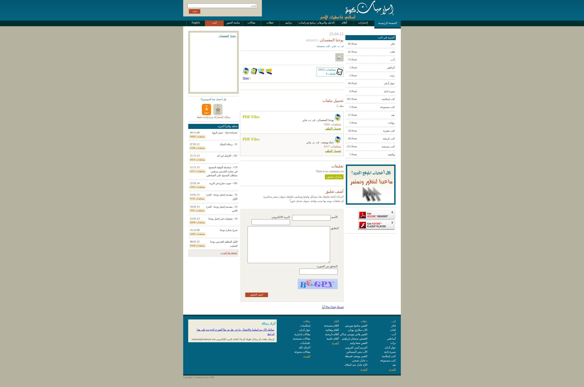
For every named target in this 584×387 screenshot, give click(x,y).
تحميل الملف (333, 128)
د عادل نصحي (359, 360)
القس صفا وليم (358, 343)
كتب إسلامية (389, 356)
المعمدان (224, 35)
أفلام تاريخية (332, 334)
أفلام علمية (332, 338)
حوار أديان (390, 347)
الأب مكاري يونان (357, 330)
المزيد (392, 369)
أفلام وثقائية (332, 330)
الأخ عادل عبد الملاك (355, 364)
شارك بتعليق (334, 176)
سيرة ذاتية (390, 351)
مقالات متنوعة (302, 351)
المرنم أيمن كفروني (356, 347)
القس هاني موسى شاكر (353, 334)
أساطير (391, 338)
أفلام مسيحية (331, 325)
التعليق (335, 228)
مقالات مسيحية (301, 338)
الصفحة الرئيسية (387, 23)
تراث (393, 343)
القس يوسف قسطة (356, 356)
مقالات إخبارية (302, 334)
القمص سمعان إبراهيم (354, 338)
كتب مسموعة (388, 360)
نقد (394, 364)
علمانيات (305, 343)
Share (246, 78)
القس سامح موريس (356, 325)
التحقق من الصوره (327, 266)
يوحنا (233, 35)
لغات (393, 330)
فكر (393, 325)
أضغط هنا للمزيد (229, 252)
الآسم (334, 217)
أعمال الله (304, 347)
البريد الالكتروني (280, 217)
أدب (393, 334)
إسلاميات (305, 325)
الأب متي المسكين (356, 351)
